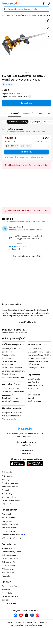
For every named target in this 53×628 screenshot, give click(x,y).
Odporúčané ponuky (18, 121)
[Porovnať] (48, 20)
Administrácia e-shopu (10, 548)
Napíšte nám (26, 445)
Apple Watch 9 (33, 382)
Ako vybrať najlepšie (11, 408)
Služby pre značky (9, 562)
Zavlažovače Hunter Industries (13, 392)
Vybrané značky (9, 384)
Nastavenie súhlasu (9, 528)
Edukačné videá (8, 572)
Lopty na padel (7, 358)
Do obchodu (26, 151)
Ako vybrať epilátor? (9, 419)
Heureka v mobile (8, 517)
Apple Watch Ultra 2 (35, 385)
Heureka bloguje (8, 493)
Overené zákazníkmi (9, 586)
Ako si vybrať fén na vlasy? (12, 416)
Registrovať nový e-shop (11, 552)
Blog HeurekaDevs (9, 497)
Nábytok (31, 398)
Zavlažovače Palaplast (10, 388)
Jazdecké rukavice (9, 361)
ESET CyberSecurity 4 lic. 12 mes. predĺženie (39, 352)
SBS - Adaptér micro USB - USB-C (39, 361)
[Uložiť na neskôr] (48, 35)
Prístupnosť (6, 504)
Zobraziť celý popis (26, 322)
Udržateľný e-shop (9, 603)
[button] (14, 113)
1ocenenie (27, 146)
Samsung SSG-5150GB (36, 368)
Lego (30, 392)
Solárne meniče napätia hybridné (13, 371)
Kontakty (5, 479)
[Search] (5, 113)
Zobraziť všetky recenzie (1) (26, 256)
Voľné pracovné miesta (10, 486)
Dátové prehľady (8, 565)
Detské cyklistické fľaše (11, 349)
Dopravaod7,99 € (42, 141)
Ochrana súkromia (9, 531)
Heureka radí (7, 521)
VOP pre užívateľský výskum (12, 538)
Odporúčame (34, 374)
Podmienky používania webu (31, 625)
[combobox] (26, 9)
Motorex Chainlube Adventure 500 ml (39, 358)
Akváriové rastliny (9, 355)
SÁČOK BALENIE (34, 364)
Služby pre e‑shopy (9, 555)
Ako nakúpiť (6, 514)
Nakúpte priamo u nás (10, 524)
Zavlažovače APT (8, 395)
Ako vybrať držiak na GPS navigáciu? (13, 413)
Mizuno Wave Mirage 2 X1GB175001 (39, 355)
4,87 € (46, 138)
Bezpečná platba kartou (11, 535)
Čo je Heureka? (7, 476)
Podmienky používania (10, 483)
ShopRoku (6, 589)
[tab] (14, 113)
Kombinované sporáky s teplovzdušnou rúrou (13, 377)
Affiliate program (8, 569)
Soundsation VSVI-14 (36, 349)
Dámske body (7, 352)
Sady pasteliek (7, 364)
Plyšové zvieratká (9, 374)
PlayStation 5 (33, 388)
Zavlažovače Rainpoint (10, 401)
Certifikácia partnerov (10, 596)
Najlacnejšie (35, 121)
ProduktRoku (7, 593)
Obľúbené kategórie (11, 344)
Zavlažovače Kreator (10, 398)
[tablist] (26, 113)
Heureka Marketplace (10, 559)
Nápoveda (6, 576)
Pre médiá (5, 490)
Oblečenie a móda (34, 401)
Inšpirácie (5, 600)
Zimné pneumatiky (35, 395)
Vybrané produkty (36, 344)
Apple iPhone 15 (34, 379)
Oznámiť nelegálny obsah (11, 500)
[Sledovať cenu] (48, 28)
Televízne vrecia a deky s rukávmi (13, 368)
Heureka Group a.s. (30, 622)
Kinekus (38, 230)
